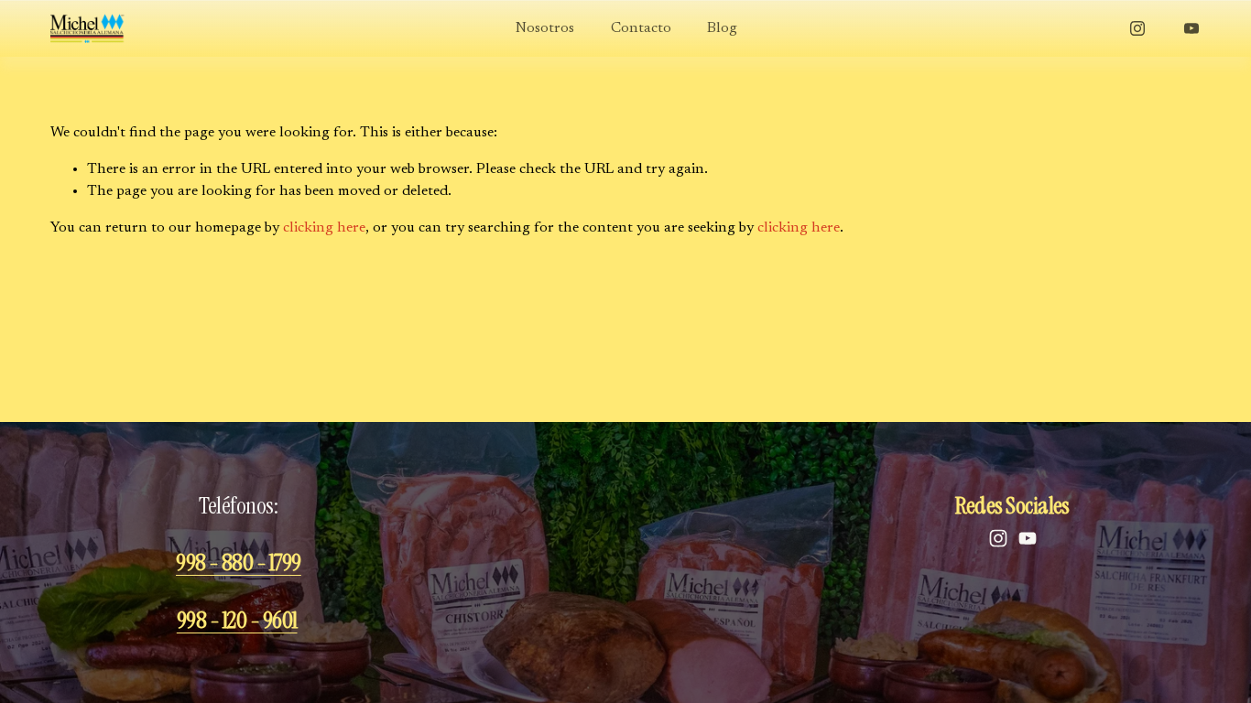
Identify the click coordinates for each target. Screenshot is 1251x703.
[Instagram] (1137, 28)
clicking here (324, 228)
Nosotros (545, 28)
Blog (722, 28)
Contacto (641, 28)
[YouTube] (1191, 28)
